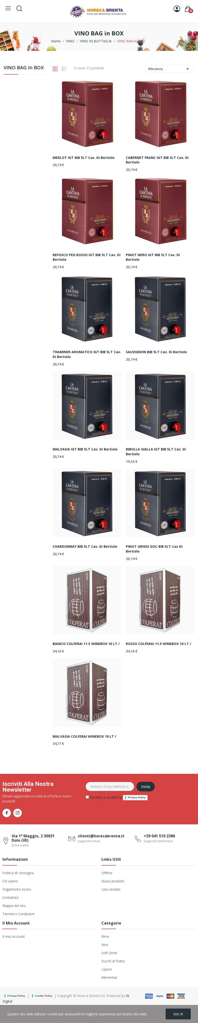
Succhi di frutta (113, 961)
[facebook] (6, 813)
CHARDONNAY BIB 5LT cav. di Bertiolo (85, 546)
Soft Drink (109, 953)
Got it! (178, 1014)
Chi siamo (10, 881)
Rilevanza (169, 69)
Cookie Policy (43, 995)
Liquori (106, 969)
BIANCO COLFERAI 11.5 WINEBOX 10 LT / (86, 643)
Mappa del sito (14, 905)
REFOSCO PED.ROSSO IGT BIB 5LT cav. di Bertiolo (86, 257)
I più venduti (110, 889)
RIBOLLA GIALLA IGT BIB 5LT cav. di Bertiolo (156, 451)
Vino (104, 944)
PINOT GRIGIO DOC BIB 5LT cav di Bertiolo (154, 549)
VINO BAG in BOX (24, 68)
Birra (105, 936)
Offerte (107, 873)
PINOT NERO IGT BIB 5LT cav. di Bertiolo (153, 257)
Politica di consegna (18, 873)
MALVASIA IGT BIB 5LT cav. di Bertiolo (85, 449)
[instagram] (17, 813)
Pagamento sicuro (16, 889)
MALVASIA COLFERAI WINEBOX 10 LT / (84, 736)
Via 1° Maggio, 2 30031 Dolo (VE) (33, 838)
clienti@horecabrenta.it (101, 836)
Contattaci (10, 897)
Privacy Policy (137, 797)
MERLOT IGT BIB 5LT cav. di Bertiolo (83, 157)
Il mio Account (13, 936)
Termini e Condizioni (18, 914)
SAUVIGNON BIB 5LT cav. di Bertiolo (156, 352)
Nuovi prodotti (112, 881)
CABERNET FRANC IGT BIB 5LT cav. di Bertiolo (157, 160)
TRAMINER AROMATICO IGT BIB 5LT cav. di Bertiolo (87, 354)
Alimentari (109, 977)
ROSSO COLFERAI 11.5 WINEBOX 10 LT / (158, 643)
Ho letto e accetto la (117, 797)
